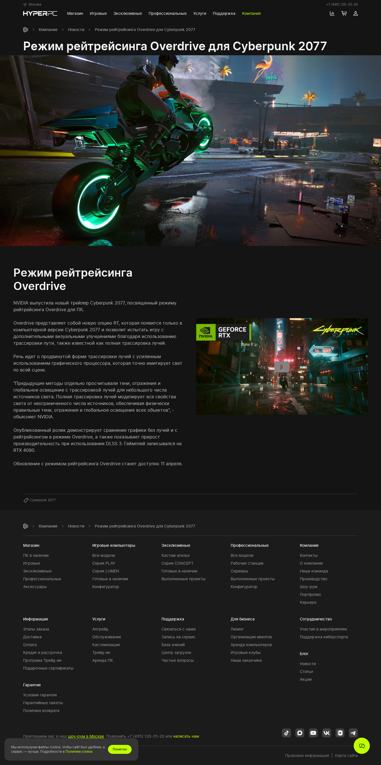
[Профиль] (355, 13)
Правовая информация (307, 755)
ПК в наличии (36, 555)
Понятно (120, 749)
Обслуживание (106, 636)
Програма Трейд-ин (42, 660)
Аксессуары (35, 586)
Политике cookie (79, 751)
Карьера (308, 602)
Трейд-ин (101, 652)
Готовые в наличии (110, 578)
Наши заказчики (246, 660)
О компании (311, 563)
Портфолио (310, 594)
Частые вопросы (177, 660)
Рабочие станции (247, 563)
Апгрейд (100, 629)
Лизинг (237, 629)
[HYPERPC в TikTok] (286, 732)
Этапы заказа (36, 629)
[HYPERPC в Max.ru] (299, 732)
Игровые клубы (246, 652)
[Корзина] (344, 13)
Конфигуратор (105, 586)
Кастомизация (106, 644)
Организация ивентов (251, 636)
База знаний (173, 644)
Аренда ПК (102, 660)
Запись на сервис (178, 636)
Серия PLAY (103, 563)
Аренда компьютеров (251, 644)
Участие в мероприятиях (323, 629)
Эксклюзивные (37, 571)
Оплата (30, 644)
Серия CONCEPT (177, 563)
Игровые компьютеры (113, 545)
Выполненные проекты (183, 578)
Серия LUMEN (105, 571)
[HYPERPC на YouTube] (313, 732)
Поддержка (172, 619)
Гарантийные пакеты (43, 702)
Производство (313, 578)
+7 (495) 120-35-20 (342, 4)
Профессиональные (42, 578)
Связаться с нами (178, 629)
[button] (32, 4)
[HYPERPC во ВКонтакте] (326, 732)
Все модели (103, 555)
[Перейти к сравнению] (332, 13)
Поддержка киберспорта (324, 636)
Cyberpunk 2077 (43, 500)
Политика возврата (41, 710)
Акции (306, 679)
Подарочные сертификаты (48, 668)
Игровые (31, 563)
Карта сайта (346, 755)
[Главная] (25, 29)
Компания (48, 29)
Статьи (306, 671)
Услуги (98, 619)
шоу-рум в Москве (86, 736)
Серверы (239, 571)
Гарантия (32, 684)
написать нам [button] (186, 736)
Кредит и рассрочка (42, 652)
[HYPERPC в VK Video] (340, 732)
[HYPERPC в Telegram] (353, 732)
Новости (76, 29)
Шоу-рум (308, 586)
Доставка (32, 636)
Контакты (309, 555)
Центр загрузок (176, 652)
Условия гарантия (40, 694)
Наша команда (314, 571)
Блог (304, 653)
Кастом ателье (175, 555)
